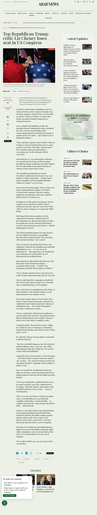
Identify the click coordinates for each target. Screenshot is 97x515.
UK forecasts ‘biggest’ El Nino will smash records (71, 100)
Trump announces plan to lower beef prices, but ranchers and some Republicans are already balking (48, 22)
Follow (8, 141)
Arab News (8, 1)
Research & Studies (83, 13)
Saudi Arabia (11, 13)
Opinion (64, 13)
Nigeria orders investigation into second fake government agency (70, 63)
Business (39, 13)
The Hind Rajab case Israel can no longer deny (71, 176)
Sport (71, 13)
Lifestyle (55, 13)
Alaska (46, 458)
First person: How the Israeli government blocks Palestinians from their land (71, 163)
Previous (5, 65)
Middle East (22, 13)
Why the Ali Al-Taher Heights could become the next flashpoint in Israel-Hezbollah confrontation (71, 189)
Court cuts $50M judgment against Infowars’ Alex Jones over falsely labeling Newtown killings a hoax (71, 75)
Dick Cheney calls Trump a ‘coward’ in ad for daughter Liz (45, 489)
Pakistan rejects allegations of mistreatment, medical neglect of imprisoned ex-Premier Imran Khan (71, 50)
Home (5, 27)
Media (47, 13)
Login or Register (9, 495)
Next (52, 65)
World (31, 13)
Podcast (48, 18)
